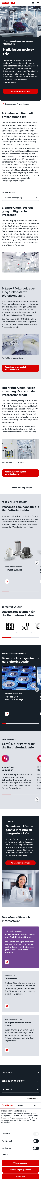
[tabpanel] (20, 341)
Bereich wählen (8, 192)
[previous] (4, 562)
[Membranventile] (7, 581)
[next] (37, 562)
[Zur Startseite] (8, 3)
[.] (7, 962)
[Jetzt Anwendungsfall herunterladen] (7, 714)
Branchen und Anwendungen (17, 104)
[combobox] (20, 198)
